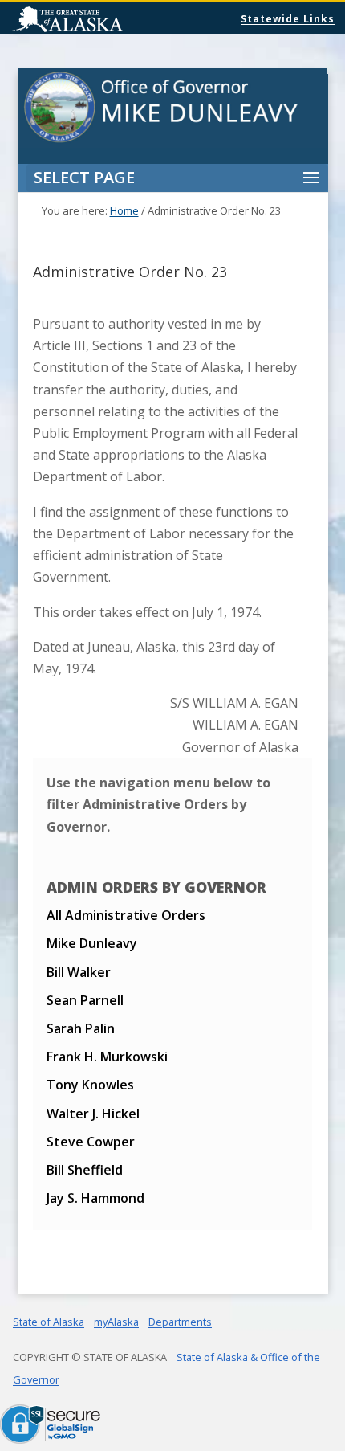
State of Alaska (108, 20)
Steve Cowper (91, 1142)
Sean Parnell (85, 1000)
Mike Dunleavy (92, 943)
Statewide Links (288, 19)
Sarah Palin (81, 1028)
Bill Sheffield (85, 1170)
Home (124, 210)
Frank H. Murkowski (107, 1056)
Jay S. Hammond (95, 1198)
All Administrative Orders (126, 915)
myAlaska (116, 1321)
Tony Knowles (90, 1084)
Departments (180, 1321)
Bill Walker (79, 972)
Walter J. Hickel (93, 1113)
